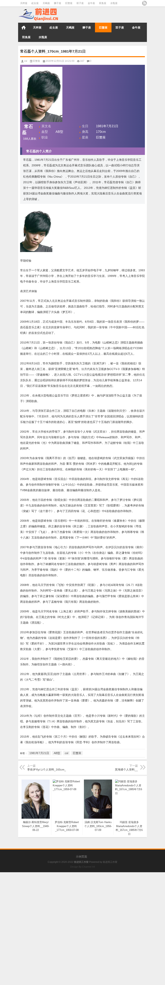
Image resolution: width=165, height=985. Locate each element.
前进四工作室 (110, 862)
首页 (23, 27)
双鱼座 (102, 3)
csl (25, 61)
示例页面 (81, 856)
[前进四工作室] (38, 9)
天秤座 (23, 3)
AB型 (57, 753)
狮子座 (57, 3)
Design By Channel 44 (82, 866)
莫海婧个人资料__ (126, 769)
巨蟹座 (68, 3)
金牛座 (91, 3)
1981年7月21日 (39, 753)
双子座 (80, 3)
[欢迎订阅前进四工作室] (144, 3)
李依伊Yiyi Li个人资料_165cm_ (46, 769)
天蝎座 (46, 3)
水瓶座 (114, 3)
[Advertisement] (82, 900)
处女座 (35, 3)
